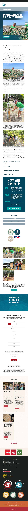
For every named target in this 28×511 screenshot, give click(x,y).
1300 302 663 (18, 366)
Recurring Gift (14, 326)
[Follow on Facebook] (4, 471)
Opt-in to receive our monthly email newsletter (14, 354)
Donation (14, 321)
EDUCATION (14, 218)
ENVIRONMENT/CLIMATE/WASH (14, 221)
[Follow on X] (8, 471)
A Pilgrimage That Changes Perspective (8, 397)
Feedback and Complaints (16, 463)
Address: (14, 343)
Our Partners (7, 9)
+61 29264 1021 (9, 462)
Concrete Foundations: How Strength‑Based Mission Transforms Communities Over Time (8, 427)
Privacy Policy (15, 464)
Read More (17, 408)
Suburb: (14, 346)
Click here (9, 365)
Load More (14, 443)
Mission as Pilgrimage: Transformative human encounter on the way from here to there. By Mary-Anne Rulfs (19, 397)
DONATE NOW (6, 36)
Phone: (13, 338)
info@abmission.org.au (9, 463)
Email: (13, 335)
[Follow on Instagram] (6, 471)
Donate (14, 461)
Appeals (14, 462)
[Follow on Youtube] (10, 471)
